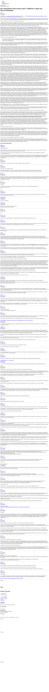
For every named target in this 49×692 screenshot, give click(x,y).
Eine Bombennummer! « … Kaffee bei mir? (7, 360)
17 (4, 597)
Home (3, 1)
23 (3, 598)
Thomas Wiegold (3, 197)
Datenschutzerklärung (5, 3)
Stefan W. (1, 403)
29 (2, 599)
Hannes (1, 570)
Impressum (4, 2)
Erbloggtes (2, 145)
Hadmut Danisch (3, 5)
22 (2, 598)
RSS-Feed (9, 143)
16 (3, 597)
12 (6, 596)
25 (5, 598)
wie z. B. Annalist (19, 27)
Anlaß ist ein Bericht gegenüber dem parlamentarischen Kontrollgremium (22, 19)
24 (4, 598)
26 (6, 598)
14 (1, 597)
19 (6, 597)
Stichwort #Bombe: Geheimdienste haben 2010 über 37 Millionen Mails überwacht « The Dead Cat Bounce (16, 320)
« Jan (1, 600)
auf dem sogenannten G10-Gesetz (11, 18)
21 (1, 598)
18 (5, 597)
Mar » (3, 600)
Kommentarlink (2, 146)
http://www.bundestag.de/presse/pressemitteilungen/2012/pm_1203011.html (11, 578)
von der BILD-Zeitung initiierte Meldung (12, 16)
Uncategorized (2, 14)
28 (1, 599)
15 (2, 597)
